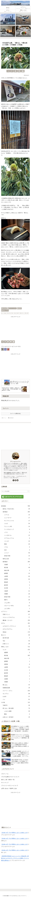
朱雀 (10, 313)
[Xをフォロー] (2, 349)
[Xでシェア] (8, 71)
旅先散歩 (4, 308)
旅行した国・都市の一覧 (7, 779)
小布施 (14, 313)
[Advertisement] (15, 328)
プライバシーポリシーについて (9, 785)
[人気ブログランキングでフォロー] (12, 496)
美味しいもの (5, 310)
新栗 (27, 313)
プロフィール (4, 773)
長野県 (20, 308)
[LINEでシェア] (19, 71)
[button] (28, 491)
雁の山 (22, 313)
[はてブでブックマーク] (15, 71)
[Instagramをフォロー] (5, 349)
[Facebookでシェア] (12, 71)
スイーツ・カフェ (12, 308)
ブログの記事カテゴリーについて (10, 776)
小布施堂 (4, 313)
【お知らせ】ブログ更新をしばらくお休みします (14, 832)
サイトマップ (4, 782)
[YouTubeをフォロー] (8, 349)
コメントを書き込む (15, 413)
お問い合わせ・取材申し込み (9, 788)
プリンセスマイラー (15, 461)
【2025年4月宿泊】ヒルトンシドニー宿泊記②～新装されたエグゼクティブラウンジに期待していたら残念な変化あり (15, 858)
